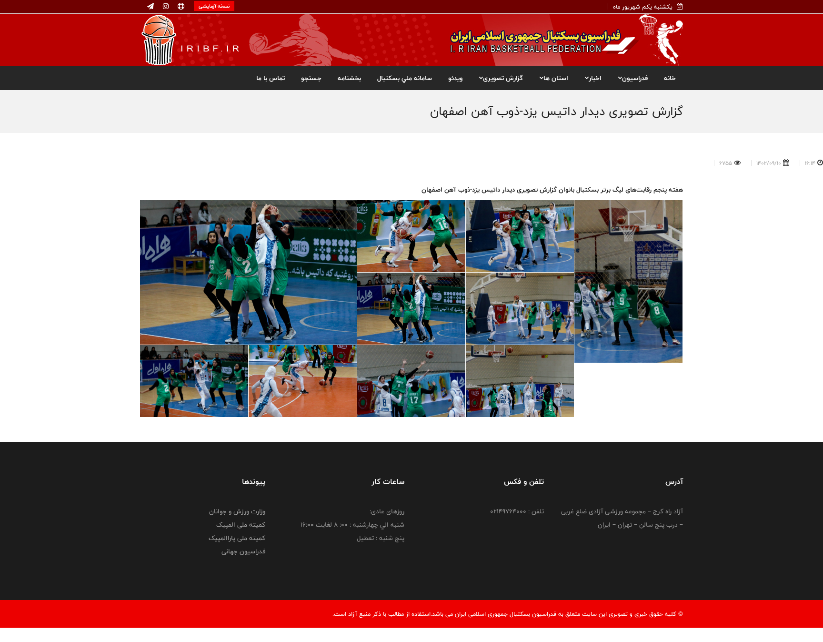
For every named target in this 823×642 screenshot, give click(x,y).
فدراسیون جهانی (243, 551)
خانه (670, 78)
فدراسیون (635, 78)
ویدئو (455, 78)
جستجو (311, 78)
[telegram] (150, 6)
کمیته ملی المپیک (240, 524)
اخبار (595, 78)
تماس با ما (270, 78)
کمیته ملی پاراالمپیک (237, 538)
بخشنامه (349, 78)
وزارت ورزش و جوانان (237, 511)
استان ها (555, 78)
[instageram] (165, 6)
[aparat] (180, 6)
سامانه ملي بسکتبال (404, 78)
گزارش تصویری (503, 78)
